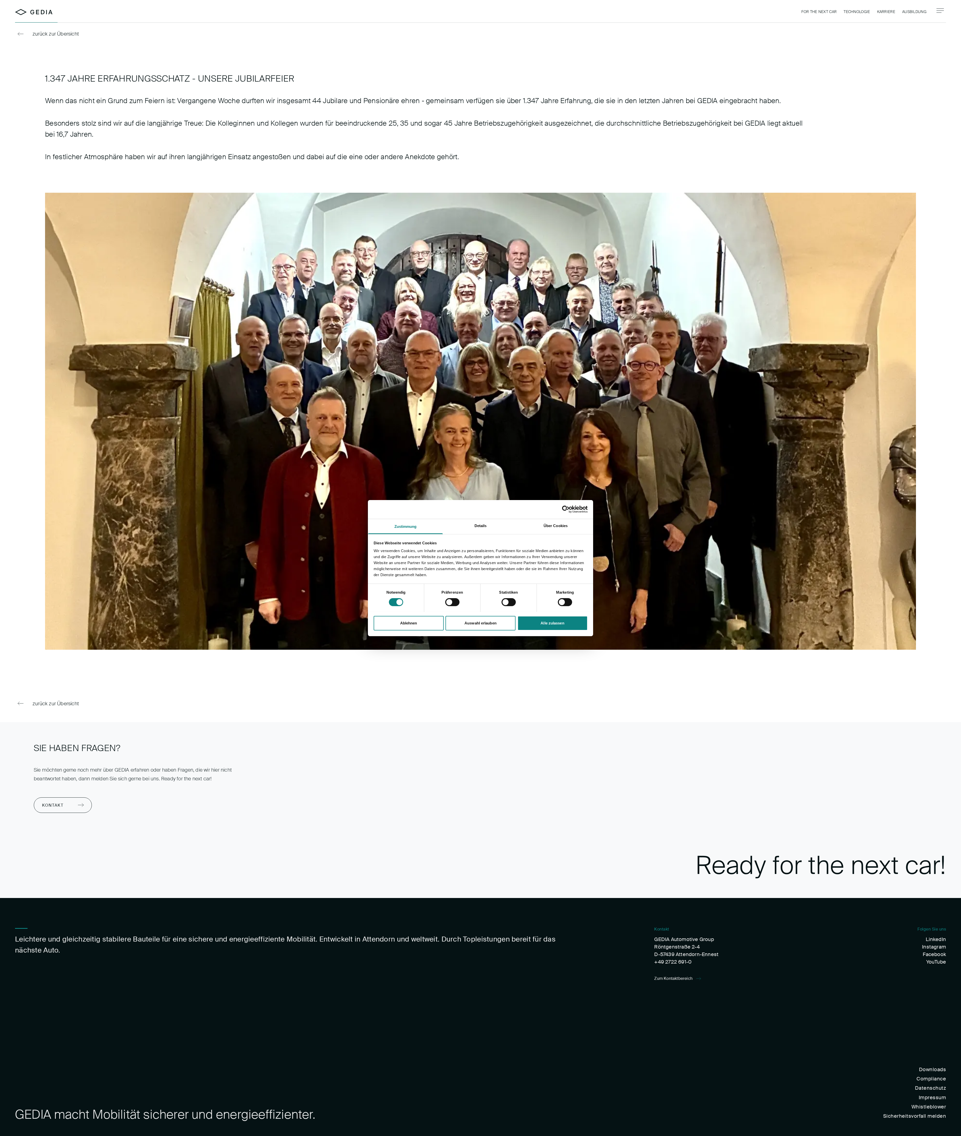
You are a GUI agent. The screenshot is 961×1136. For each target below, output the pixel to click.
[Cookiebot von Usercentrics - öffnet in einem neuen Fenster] (566, 509)
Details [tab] (480, 525)
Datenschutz (930, 1088)
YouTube (936, 962)
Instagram (934, 947)
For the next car (819, 11)
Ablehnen (408, 623)
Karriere (886, 11)
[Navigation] (940, 10)
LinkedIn (936, 939)
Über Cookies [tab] (556, 525)
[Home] (34, 12)
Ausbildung (914, 11)
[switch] (452, 602)
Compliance (931, 1078)
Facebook (934, 954)
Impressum (932, 1097)
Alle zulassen (552, 623)
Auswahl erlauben (480, 623)
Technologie (857, 11)
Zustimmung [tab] (405, 526)
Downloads (932, 1069)
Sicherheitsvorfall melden (914, 1116)
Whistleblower (928, 1106)
